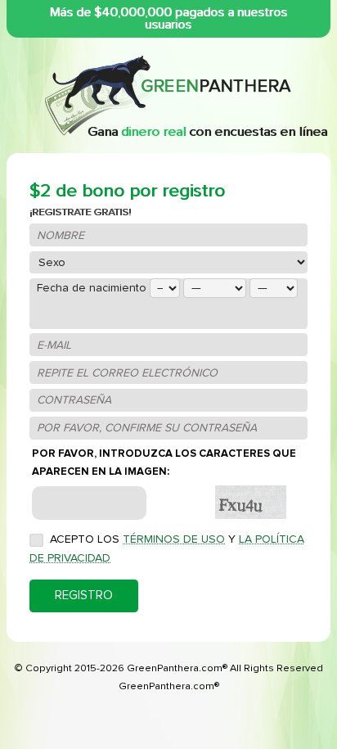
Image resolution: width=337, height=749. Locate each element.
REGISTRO (84, 595)
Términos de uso (174, 539)
